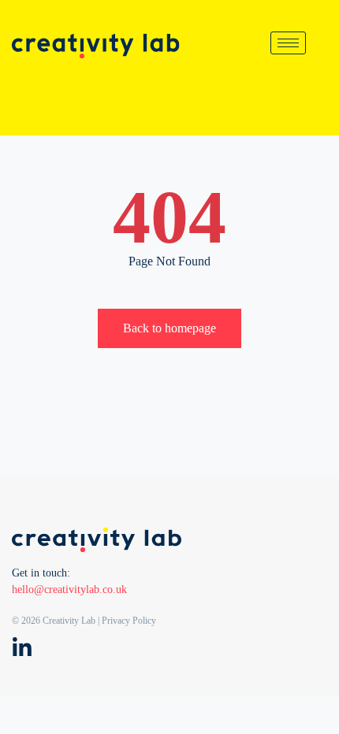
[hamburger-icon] (288, 43)
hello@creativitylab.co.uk (69, 589)
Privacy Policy (129, 620)
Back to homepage (169, 328)
